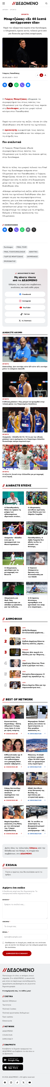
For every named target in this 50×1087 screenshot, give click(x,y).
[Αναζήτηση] (46, 3)
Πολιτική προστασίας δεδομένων (15, 1013)
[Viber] (22, 85)
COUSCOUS (7, 1035)
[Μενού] (3, 3)
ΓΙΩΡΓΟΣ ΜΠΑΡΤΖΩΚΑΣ (13, 257)
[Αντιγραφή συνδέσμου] (34, 229)
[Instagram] (11, 1082)
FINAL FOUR (21, 247)
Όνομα (6, 921)
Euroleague (8, 247)
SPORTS (13, 9)
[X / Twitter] (10, 85)
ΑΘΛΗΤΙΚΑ (33, 252)
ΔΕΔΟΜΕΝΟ (26, 854)
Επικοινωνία (7, 1021)
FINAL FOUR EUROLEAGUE (14, 252)
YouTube (26, 307)
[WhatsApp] (16, 85)
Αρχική (5, 9)
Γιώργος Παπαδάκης (11, 73)
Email (5, 932)
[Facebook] (4, 85)
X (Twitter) (26, 321)
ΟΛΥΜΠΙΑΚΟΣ (32, 257)
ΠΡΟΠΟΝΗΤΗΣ (10, 261)
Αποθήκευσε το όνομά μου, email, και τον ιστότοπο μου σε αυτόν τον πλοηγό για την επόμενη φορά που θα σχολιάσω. (26, 945)
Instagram (26, 301)
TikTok (27, 314)
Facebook (26, 294)
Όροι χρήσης (7, 1017)
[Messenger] (28, 85)
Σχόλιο (6, 899)
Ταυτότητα (6, 1005)
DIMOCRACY (7, 1039)
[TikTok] (17, 1082)
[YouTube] (29, 1082)
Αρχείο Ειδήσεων (9, 1001)
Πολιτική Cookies (9, 1009)
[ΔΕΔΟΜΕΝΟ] (25, 3)
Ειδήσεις (33, 848)
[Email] (28, 229)
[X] (23, 1082)
